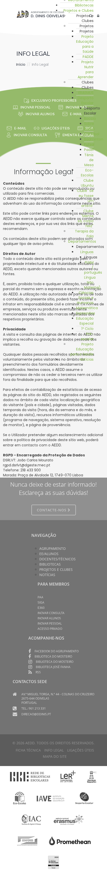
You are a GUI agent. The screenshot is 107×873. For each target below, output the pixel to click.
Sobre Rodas (89, 126)
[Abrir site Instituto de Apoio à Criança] (31, 819)
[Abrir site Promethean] (70, 840)
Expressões (85, 313)
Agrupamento (52, 548)
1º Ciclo (87, 328)
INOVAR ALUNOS (40, 114)
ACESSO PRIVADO (50, 629)
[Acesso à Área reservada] (98, 15)
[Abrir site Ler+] (68, 776)
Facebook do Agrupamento (57, 651)
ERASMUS (86, 92)
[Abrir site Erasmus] (69, 819)
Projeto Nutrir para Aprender (86, 69)
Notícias (87, 359)
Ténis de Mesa (89, 159)
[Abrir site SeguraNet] (92, 776)
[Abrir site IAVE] (50, 798)
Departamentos (82, 241)
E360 (41, 608)
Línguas (87, 251)
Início (20, 64)
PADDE (88, 56)
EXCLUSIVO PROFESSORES (53, 100)
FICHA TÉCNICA (28, 750)
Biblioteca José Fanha (53, 667)
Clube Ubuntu (87, 183)
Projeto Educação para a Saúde (85, 44)
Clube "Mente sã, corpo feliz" (86, 218)
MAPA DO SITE (55, 756)
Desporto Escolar (86, 100)
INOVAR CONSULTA (30, 135)
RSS (38, 672)
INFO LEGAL (54, 750)
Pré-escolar (87, 336)
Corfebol (91, 133)
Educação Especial (85, 321)
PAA (40, 597)
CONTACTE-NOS (52, 510)
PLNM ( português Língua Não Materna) (93, 275)
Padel (89, 149)
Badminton (93, 139)
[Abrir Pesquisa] (90, 15)
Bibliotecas (84, 5)
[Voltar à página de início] (40, 13)
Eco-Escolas (87, 173)
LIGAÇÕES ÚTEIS (56, 128)
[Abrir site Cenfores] (27, 840)
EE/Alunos (48, 553)
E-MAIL (20, 128)
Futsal (89, 144)
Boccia (90, 118)
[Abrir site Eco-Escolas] (19, 798)
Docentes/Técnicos (57, 559)
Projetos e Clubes (78, 10)
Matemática (87, 307)
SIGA (41, 602)
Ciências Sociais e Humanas (85, 297)
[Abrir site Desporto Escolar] (84, 798)
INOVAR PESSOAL (35, 107)
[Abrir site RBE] (30, 776)
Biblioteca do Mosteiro (53, 656)
